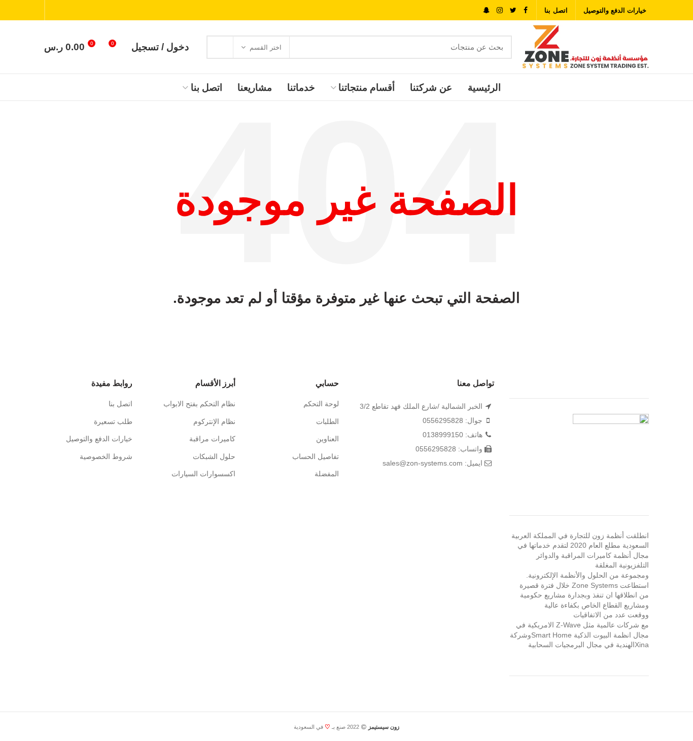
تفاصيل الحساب (315, 456)
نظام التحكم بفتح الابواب (199, 404)
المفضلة (327, 474)
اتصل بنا (120, 404)
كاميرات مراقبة (212, 439)
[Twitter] (513, 10)
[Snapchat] (486, 10)
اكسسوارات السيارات (203, 474)
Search (220, 47)
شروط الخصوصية (106, 456)
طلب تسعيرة (113, 421)
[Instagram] (499, 10)
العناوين (327, 439)
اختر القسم (266, 47)
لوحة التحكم (321, 404)
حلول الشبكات (214, 456)
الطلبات (327, 421)
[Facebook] (525, 10)
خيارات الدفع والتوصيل (99, 439)
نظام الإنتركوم (214, 421)
